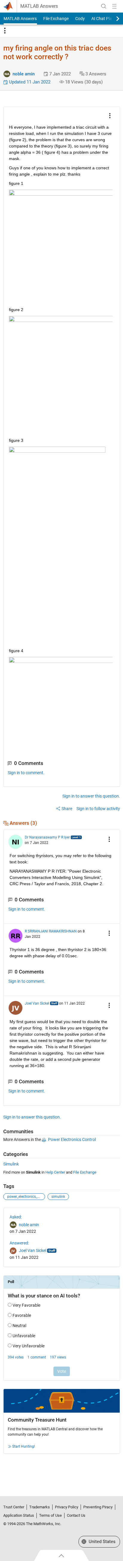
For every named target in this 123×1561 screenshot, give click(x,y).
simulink (58, 1197)
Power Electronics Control (72, 1139)
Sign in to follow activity (98, 808)
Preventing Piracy (98, 1507)
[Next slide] (112, 19)
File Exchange (56, 18)
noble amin (24, 74)
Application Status (18, 1515)
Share (66, 808)
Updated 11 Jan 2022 (29, 82)
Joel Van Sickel (37, 1003)
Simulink (11, 1164)
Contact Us (76, 1515)
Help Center (55, 1172)
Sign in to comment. (26, 772)
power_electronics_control (26, 1197)
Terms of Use (50, 1515)
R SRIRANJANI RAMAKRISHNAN (51, 931)
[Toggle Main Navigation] (114, 6)
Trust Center (13, 1507)
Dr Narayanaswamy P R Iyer (47, 837)
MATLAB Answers (39, 6)
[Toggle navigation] (5, 31)
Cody (80, 18)
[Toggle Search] (104, 6)
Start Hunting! (23, 1446)
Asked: (16, 1217)
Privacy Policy (66, 1507)
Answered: (19, 1243)
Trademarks (39, 1507)
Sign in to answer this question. (91, 796)
